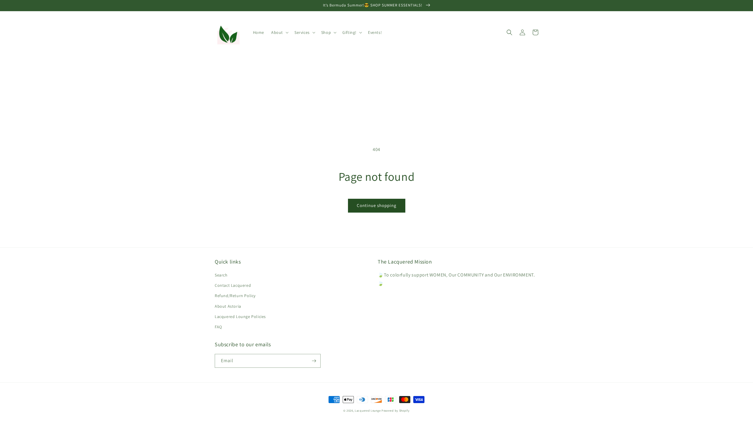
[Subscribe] (313, 361)
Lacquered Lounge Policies (240, 316)
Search (221, 275)
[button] (279, 32)
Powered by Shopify (396, 411)
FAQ (218, 326)
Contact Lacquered (233, 285)
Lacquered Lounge (368, 411)
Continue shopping (377, 205)
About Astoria (228, 306)
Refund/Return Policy (235, 295)
